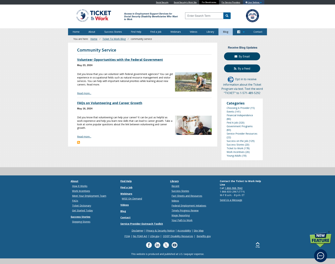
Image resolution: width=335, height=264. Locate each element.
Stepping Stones (81, 221)
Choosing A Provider (238, 108)
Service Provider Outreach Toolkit (141, 223)
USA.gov (154, 236)
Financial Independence (240, 115)
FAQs (75, 200)
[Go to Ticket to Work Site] (93, 15)
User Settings (253, 2)
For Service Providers (231, 2)
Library (210, 31)
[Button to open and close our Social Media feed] (241, 31)
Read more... (84, 93)
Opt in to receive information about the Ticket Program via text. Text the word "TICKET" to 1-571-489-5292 (242, 86)
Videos (193, 31)
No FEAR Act (140, 236)
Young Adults (234, 155)
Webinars (175, 31)
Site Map (199, 230)
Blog (225, 31)
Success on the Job (237, 141)
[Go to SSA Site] (252, 15)
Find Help (136, 31)
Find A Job (232, 122)
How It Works (79, 186)
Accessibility (184, 230)
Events (230, 111)
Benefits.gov (204, 236)
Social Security (162, 2)
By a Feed (243, 68)
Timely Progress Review (185, 210)
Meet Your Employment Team (89, 195)
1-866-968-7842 (234, 188)
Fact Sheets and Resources (187, 195)
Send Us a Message (231, 200)
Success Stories (113, 31)
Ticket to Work (235, 148)
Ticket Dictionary (81, 205)
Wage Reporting (181, 215)
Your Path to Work (182, 220)
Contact (258, 31)
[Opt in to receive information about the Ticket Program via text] (231, 79)
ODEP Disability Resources (178, 236)
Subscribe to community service (78, 142)
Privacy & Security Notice (160, 230)
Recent (175, 186)
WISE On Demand (132, 198)
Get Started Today (82, 210)
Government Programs (240, 126)
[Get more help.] (320, 254)
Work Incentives (236, 152)
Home (76, 31)
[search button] (227, 15)
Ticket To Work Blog (114, 39)
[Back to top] (258, 245)
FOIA (127, 236)
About (91, 31)
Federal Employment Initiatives (189, 205)
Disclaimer (137, 230)
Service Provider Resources (242, 133)
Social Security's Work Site (185, 2)
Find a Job (155, 31)
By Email (243, 56)
